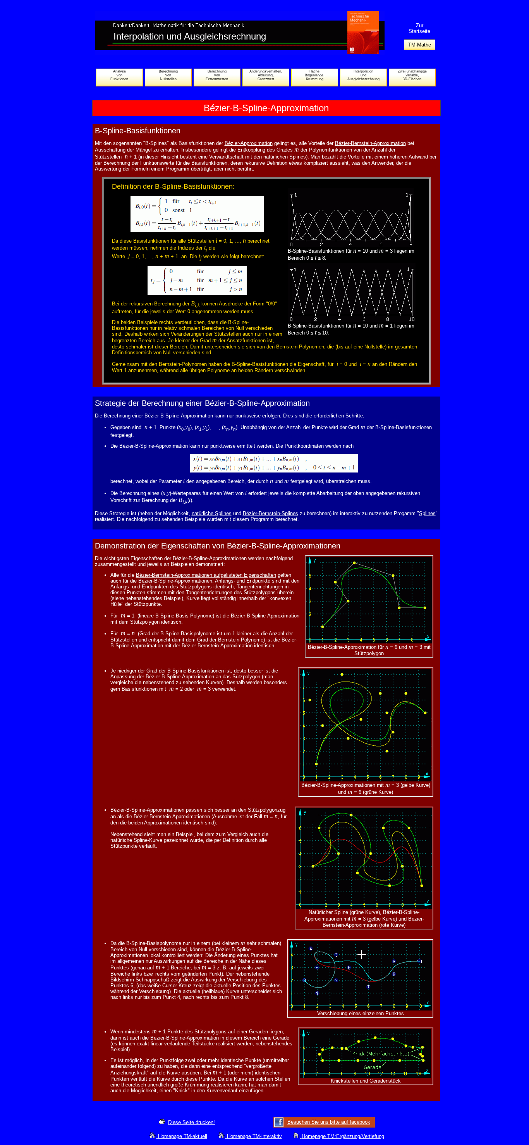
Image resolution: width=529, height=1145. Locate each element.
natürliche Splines (212, 513)
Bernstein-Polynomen (300, 347)
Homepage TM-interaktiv (254, 1136)
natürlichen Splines (284, 157)
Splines (427, 513)
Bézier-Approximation (249, 143)
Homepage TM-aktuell (182, 1136)
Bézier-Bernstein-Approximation (370, 143)
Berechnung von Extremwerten (217, 75)
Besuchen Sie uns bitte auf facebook (328, 1122)
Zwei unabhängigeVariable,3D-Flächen (412, 75)
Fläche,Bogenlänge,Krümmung (315, 75)
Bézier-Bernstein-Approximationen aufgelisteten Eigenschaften (206, 575)
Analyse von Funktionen (119, 75)
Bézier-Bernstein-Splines (270, 513)
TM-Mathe (419, 45)
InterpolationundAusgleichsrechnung (363, 75)
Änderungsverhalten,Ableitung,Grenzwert (265, 75)
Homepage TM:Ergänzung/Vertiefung (343, 1136)
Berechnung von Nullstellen (168, 75)
